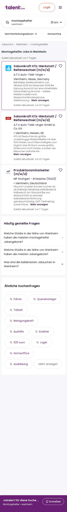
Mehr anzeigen (40, 100)
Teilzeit (18, 310)
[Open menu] (60, 7)
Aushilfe (19, 331)
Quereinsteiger (46, 299)
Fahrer (18, 299)
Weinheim (22, 44)
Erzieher (44, 331)
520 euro (19, 342)
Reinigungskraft (24, 321)
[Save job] (60, 66)
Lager (43, 342)
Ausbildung (21, 364)
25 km (54, 22)
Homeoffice (21, 353)
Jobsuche (7, 44)
